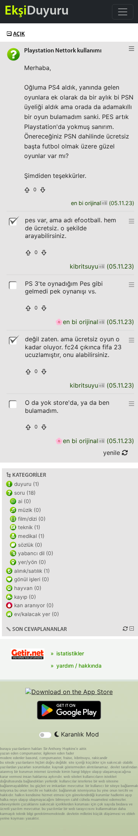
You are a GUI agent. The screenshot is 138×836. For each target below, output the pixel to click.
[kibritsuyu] (101, 266)
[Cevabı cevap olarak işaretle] (13, 285)
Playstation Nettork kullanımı (63, 51)
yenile (112, 452)
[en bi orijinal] (104, 203)
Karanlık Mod (79, 734)
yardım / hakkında (79, 665)
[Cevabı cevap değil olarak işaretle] (13, 221)
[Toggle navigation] (122, 12)
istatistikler (70, 653)
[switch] (45, 735)
